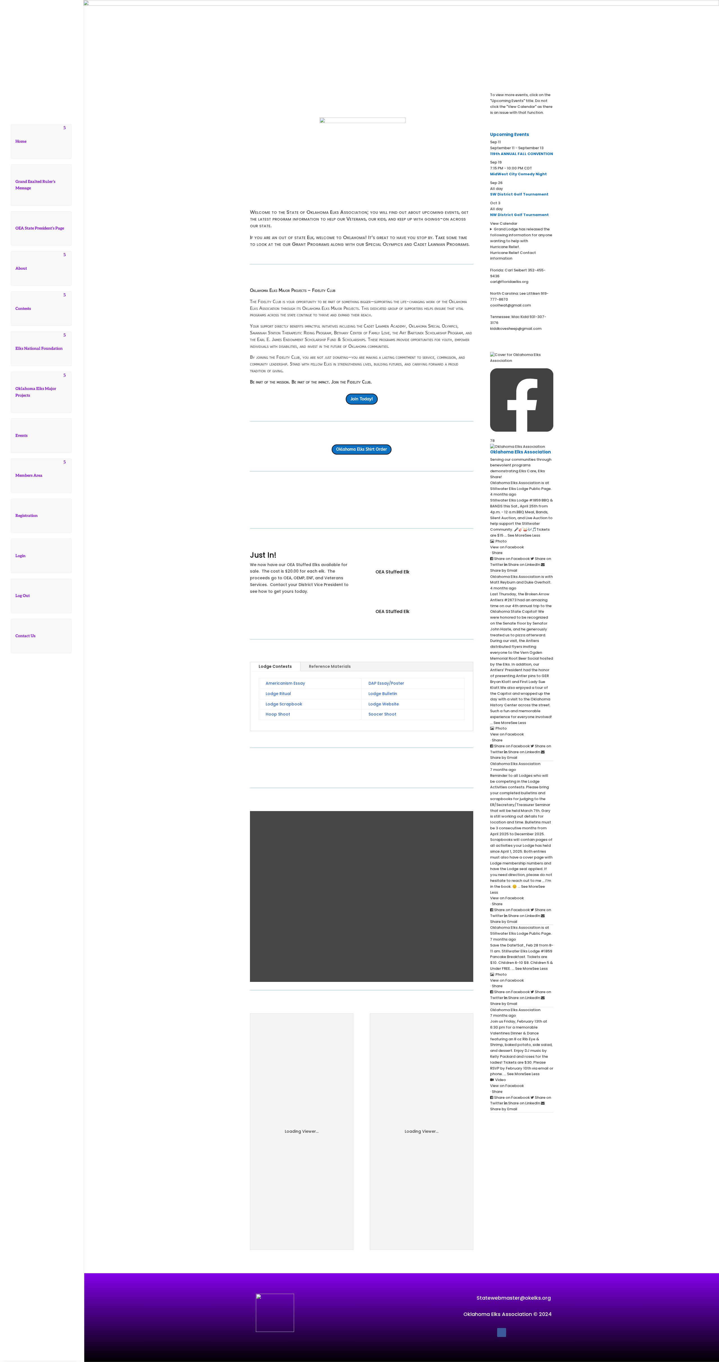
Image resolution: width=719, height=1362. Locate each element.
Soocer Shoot (382, 714)
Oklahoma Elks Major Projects (35, 392)
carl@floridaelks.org (509, 281)
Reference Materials (330, 666)
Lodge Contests (275, 666)
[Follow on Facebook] (24, 810)
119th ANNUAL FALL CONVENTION (521, 153)
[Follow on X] (35, 810)
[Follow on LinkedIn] (58, 810)
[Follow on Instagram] (46, 810)
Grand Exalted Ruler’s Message (35, 185)
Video (500, 1079)
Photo (501, 541)
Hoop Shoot (278, 714)
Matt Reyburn (502, 582)
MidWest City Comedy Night (518, 174)
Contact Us (25, 636)
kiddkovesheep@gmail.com (515, 328)
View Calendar (503, 223)
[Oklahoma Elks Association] (517, 446)
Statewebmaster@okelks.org (514, 1297)
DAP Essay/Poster (386, 683)
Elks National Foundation (39, 348)
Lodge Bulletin (382, 693)
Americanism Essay (285, 683)
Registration (26, 515)
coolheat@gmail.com (510, 305)
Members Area (28, 475)
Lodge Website (383, 704)
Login (20, 555)
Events (21, 435)
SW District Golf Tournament (519, 194)
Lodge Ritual (278, 693)
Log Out (22, 595)
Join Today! (362, 398)
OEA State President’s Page (39, 228)
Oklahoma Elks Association (515, 482)
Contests (23, 308)
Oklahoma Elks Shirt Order (361, 449)
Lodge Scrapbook (284, 704)
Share (497, 552)
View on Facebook (507, 547)
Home (20, 141)
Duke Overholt (537, 582)
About (21, 268)
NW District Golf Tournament (519, 214)
